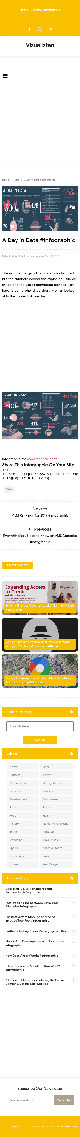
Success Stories (52, 848)
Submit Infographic (46, 10)
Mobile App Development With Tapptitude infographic (34, 943)
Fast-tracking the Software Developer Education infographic (31, 904)
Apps (46, 767)
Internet (14, 832)
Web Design (50, 864)
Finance (47, 807)
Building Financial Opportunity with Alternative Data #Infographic (40, 608)
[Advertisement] (40, 124)
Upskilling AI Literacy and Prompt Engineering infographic (28, 890)
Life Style (48, 832)
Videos (14, 864)
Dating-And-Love (54, 783)
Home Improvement (55, 823)
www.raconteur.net (42, 459)
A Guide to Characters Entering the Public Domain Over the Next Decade (34, 982)
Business (15, 775)
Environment (51, 799)
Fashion (14, 807)
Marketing (16, 840)
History (14, 823)
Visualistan (43, 1126)
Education (49, 791)
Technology (17, 856)
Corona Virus (18, 783)
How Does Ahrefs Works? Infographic (31, 955)
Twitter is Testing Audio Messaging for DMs (35, 931)
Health (47, 815)
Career (47, 775)
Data (9, 489)
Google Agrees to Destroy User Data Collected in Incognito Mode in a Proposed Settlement (38, 644)
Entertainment (18, 799)
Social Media (51, 840)
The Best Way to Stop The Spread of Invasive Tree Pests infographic (30, 918)
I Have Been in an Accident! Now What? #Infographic (32, 968)
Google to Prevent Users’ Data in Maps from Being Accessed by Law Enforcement (39, 680)
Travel (46, 856)
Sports (14, 848)
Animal (14, 767)
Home (24, 10)
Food (13, 815)
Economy (15, 791)
